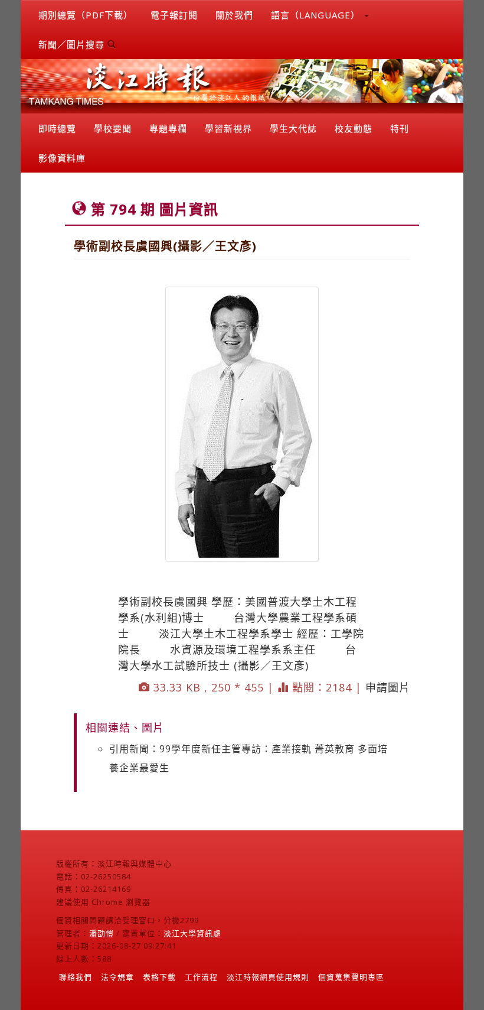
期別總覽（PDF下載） (85, 15)
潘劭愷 (101, 933)
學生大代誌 (293, 128)
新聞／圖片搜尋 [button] (72, 44)
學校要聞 (113, 128)
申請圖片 (387, 687)
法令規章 (117, 977)
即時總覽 (57, 128)
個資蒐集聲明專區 (351, 977)
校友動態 (353, 128)
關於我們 (234, 15)
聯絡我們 (75, 977)
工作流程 (201, 977)
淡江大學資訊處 (192, 933)
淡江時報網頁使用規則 (268, 977)
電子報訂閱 (174, 15)
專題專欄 (168, 128)
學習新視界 (228, 128)
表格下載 (159, 977)
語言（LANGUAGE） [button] (317, 15)
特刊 (399, 128)
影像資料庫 (62, 158)
